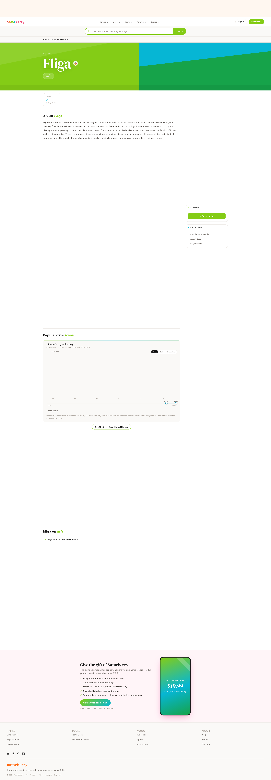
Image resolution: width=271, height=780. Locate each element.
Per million (171, 352)
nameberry (17, 764)
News (127, 22)
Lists (115, 22)
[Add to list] (75, 63)
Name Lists (77, 734)
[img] (111, 378)
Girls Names (13, 734)
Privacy (33, 775)
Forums (140, 22)
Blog (204, 734)
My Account (143, 744)
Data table (53, 411)
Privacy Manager (45, 775)
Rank (155, 352)
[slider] (166, 403)
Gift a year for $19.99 (95, 702)
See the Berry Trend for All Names (111, 427)
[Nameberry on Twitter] (8, 753)
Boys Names (13, 739)
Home (46, 39)
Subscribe (256, 22)
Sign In (241, 22)
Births (162, 352)
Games (154, 22)
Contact (206, 744)
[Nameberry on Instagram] (23, 753)
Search (179, 31)
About (205, 739)
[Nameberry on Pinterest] (18, 753)
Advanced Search (80, 739)
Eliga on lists (196, 243)
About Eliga (195, 239)
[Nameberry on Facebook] (13, 753)
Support (58, 775)
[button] (207, 216)
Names (103, 22)
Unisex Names (13, 744)
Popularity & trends (199, 234)
